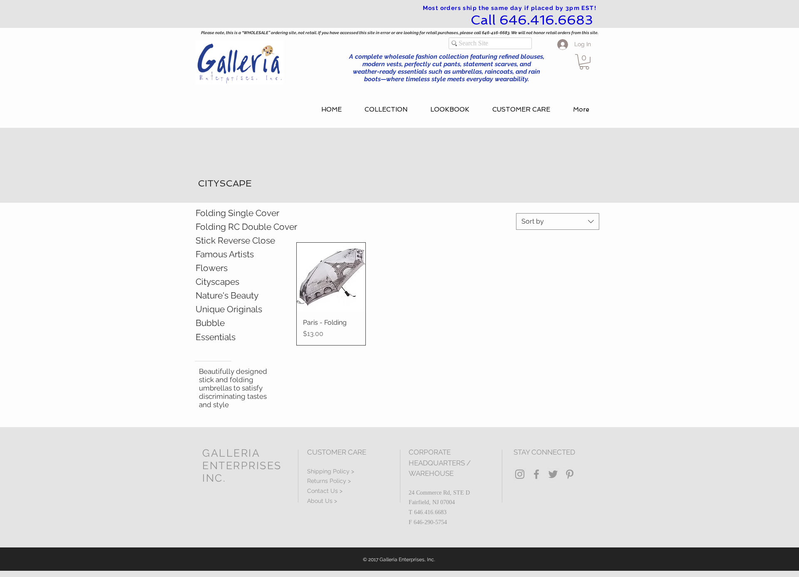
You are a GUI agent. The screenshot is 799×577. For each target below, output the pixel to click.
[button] (584, 62)
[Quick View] (331, 277)
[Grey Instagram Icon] (520, 474)
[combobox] (557, 221)
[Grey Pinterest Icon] (569, 474)
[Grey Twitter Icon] (553, 474)
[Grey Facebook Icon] (536, 474)
